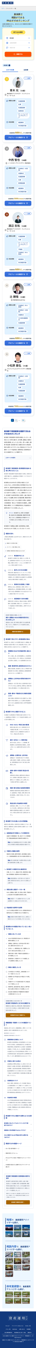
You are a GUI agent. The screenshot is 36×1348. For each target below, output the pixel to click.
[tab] (26, 70)
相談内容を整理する (17, 631)
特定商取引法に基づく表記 (20, 1332)
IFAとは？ (8, 1325)
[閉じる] (9, 65)
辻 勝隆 (14, 296)
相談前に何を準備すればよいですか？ (15, 1130)
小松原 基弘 (14, 365)
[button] (18, 38)
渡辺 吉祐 (14, 225)
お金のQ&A (14, 1329)
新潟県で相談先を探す (17, 1202)
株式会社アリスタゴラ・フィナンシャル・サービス (18, 94)
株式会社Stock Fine (19, 300)
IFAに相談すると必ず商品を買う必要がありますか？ (16, 1136)
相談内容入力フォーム (11, 1153)
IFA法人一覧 (28, 1325)
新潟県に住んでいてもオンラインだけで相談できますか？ (16, 1124)
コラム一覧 (8, 1329)
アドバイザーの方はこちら (17, 1325)
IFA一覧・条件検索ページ (12, 1148)
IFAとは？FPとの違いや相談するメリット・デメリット (18, 1159)
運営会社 (29, 1332)
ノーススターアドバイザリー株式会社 (19, 163)
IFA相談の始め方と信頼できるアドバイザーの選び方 (18, 1166)
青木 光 (14, 90)
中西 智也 (14, 160)
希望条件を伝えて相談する (17, 1015)
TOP (2, 8)
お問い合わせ (22, 1329)
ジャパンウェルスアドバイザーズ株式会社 (19, 370)
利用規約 (29, 1329)
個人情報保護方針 (8, 1332)
